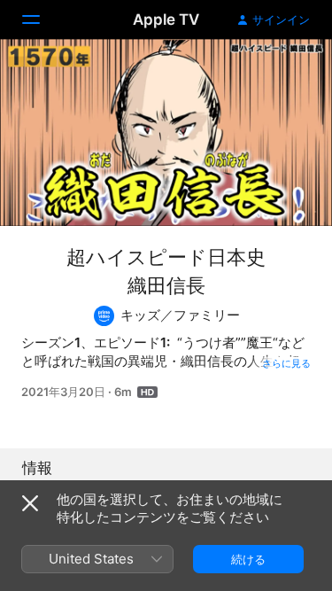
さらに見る (286, 363)
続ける (248, 559)
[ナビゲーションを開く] (41, 19)
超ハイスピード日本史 (166, 256)
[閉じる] (30, 503)
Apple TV (166, 19)
